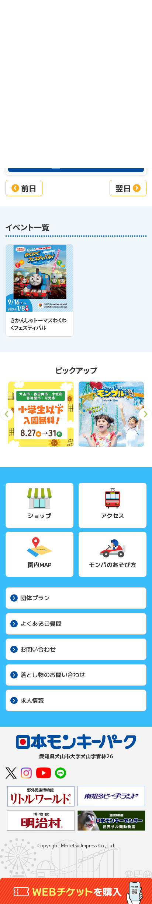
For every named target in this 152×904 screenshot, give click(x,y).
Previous (6, 416)
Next (145, 416)
